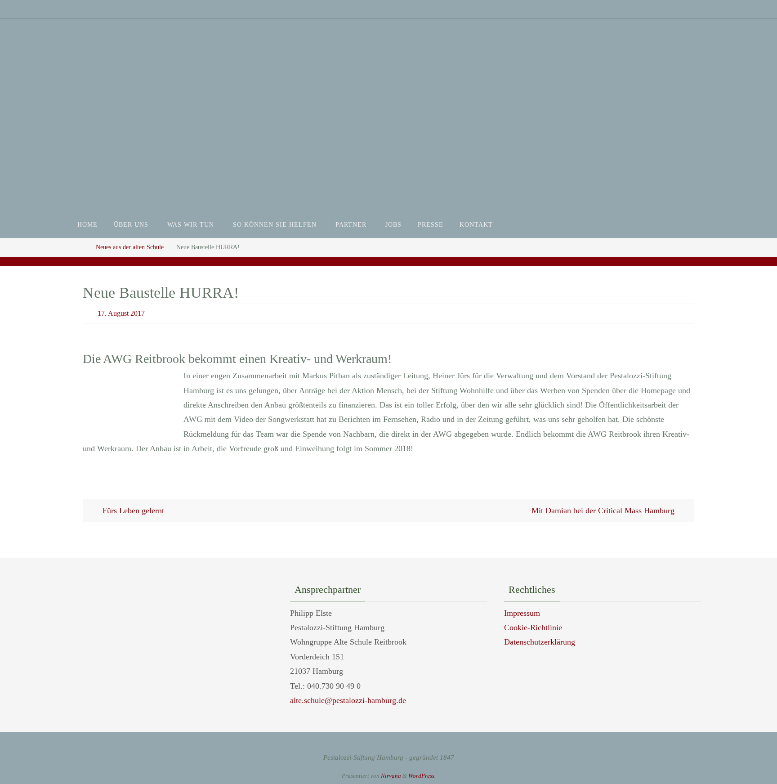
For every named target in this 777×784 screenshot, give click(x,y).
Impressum (522, 613)
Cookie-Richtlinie (533, 627)
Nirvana (391, 775)
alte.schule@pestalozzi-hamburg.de (348, 700)
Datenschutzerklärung (539, 641)
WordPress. (422, 775)
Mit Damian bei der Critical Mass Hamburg (604, 510)
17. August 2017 (121, 313)
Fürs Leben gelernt (132, 510)
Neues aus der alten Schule (130, 247)
